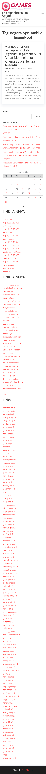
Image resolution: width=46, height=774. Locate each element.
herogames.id (9, 446)
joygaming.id (8, 657)
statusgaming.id (10, 715)
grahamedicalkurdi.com (13, 382)
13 (23, 189)
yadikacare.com (9, 372)
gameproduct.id (9, 605)
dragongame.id (9, 758)
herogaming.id (9, 407)
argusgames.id (9, 511)
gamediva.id (8, 476)
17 (6, 193)
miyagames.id (9, 576)
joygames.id (8, 641)
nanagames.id (9, 660)
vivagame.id (8, 492)
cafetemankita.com (11, 327)
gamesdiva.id (8, 440)
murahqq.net (8, 239)
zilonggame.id (9, 514)
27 (23, 197)
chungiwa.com (9, 340)
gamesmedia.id (9, 647)
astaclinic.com (9, 375)
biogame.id (7, 563)
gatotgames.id (9, 579)
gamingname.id (9, 689)
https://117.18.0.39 (11, 229)
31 (6, 202)
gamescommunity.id (11, 634)
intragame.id (8, 553)
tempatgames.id (10, 547)
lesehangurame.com (11, 285)
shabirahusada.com (11, 369)
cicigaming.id (8, 586)
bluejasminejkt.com (11, 317)
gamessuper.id (9, 443)
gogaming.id (8, 702)
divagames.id (8, 453)
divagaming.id (9, 411)
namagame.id (8, 498)
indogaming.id (9, 414)
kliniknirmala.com (10, 359)
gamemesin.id (9, 469)
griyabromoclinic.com (12, 388)
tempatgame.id (9, 570)
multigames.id (9, 735)
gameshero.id (9, 430)
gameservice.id (9, 602)
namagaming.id (9, 417)
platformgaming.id (11, 696)
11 (11, 189)
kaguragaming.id (10, 686)
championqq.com (10, 258)
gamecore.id (8, 466)
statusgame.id (9, 427)
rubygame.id (8, 518)
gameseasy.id (8, 719)
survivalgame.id (9, 527)
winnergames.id (9, 508)
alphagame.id (8, 625)
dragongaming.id (10, 706)
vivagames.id (8, 456)
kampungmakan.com (11, 304)
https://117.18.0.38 (11, 248)
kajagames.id (8, 651)
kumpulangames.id (11, 560)
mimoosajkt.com (10, 333)
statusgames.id (9, 738)
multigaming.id (9, 712)
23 (40, 193)
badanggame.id (9, 631)
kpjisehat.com (9, 346)
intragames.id (9, 540)
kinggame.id (8, 754)
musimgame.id (9, 485)
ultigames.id (8, 732)
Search (6, 111)
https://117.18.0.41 (11, 242)
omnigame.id (8, 557)
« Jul (22, 206)
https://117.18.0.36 (11, 222)
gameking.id (8, 745)
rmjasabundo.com (10, 330)
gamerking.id (8, 676)
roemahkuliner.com (11, 294)
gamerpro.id (8, 680)
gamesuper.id (8, 479)
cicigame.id (8, 628)
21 (29, 193)
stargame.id (8, 501)
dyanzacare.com (10, 385)
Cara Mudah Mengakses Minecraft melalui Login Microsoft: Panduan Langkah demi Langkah (21, 155)
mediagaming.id (9, 654)
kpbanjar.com (8, 353)
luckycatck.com (9, 307)
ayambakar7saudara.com (13, 288)
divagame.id (8, 495)
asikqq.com (7, 219)
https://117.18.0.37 (11, 255)
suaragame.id (8, 550)
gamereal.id (8, 599)
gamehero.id (8, 472)
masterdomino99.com (12, 252)
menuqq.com (8, 271)
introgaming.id (9, 544)
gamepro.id (8, 751)
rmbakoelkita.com (10, 311)
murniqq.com (8, 268)
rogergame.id (9, 621)
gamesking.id (8, 722)
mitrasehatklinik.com (12, 349)
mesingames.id (9, 450)
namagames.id (9, 463)
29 (34, 197)
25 (11, 197)
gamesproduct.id (10, 573)
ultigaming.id (8, 709)
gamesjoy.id (8, 638)
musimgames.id (9, 459)
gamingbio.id (8, 534)
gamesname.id (9, 725)
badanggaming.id (10, 612)
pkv (4, 394)
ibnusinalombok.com (11, 379)
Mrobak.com (8, 320)
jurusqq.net (8, 232)
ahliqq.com (7, 226)
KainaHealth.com (10, 366)
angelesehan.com (10, 314)
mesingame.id (9, 488)
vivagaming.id (9, 420)
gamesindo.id (8, 437)
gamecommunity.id (11, 670)
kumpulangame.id (10, 566)
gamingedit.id (9, 589)
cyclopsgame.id (9, 667)
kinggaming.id (9, 699)
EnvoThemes (27, 770)
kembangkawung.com (12, 336)
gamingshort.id (9, 592)
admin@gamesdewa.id (26, 68)
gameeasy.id (8, 741)
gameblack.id (8, 618)
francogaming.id (10, 595)
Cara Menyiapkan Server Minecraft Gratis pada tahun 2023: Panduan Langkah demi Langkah (21, 129)
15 (34, 189)
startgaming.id (9, 424)
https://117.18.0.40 (11, 261)
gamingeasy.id (9, 683)
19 (17, 193)
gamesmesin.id (9, 433)
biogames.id (8, 537)
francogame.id (9, 615)
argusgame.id (8, 521)
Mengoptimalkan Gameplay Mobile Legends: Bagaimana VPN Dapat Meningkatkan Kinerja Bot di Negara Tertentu (22, 55)
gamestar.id (8, 482)
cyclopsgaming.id (10, 664)
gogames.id (8, 728)
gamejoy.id (7, 673)
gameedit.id (8, 608)
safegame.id (8, 531)
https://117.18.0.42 (11, 235)
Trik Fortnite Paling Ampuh (15, 14)
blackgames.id (9, 582)
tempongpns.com (10, 291)
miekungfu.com (9, 324)
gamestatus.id (9, 748)
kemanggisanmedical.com (13, 356)
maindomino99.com (11, 245)
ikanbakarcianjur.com (12, 343)
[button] (43, 13)
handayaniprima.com (11, 301)
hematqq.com (8, 265)
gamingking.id (9, 693)
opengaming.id (9, 505)
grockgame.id (8, 524)
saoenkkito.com (9, 298)
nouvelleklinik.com (11, 362)
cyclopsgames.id (10, 644)
